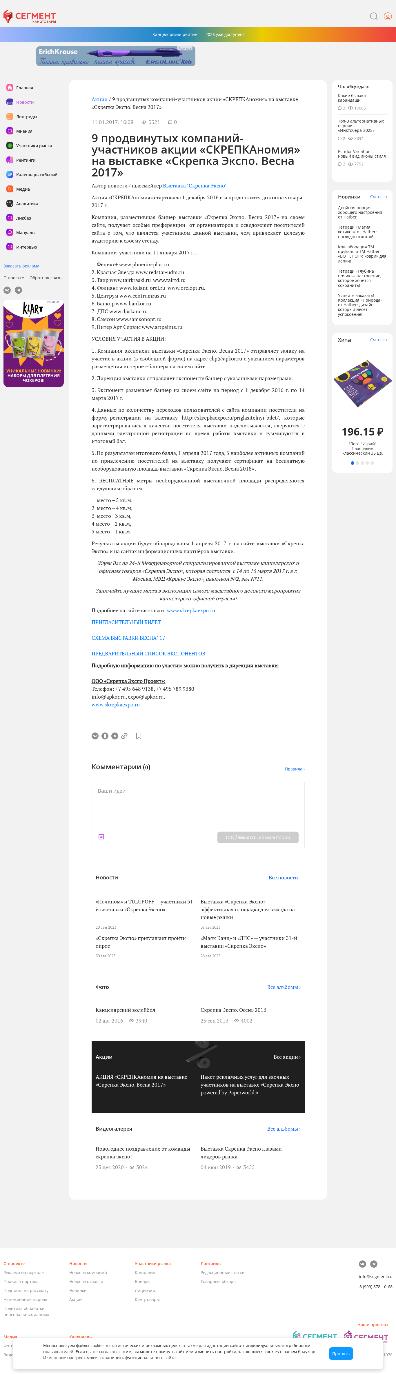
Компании (145, 1272)
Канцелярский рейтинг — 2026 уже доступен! (198, 34)
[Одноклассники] (104, 735)
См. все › (378, 196)
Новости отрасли (86, 1281)
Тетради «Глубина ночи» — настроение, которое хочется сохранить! (359, 278)
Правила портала (21, 1281)
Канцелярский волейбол (125, 1009)
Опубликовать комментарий (258, 837)
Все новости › (285, 877)
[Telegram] (114, 735)
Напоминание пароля (25, 1299)
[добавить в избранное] (138, 735)
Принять (341, 1353)
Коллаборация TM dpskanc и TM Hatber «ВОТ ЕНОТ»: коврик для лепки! (362, 253)
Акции (100, 99)
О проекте (13, 277)
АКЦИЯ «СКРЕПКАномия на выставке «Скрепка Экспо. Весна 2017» (141, 1080)
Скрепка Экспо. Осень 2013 (233, 1009)
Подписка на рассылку (25, 1290)
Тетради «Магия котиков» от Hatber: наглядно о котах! (357, 232)
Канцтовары (147, 1299)
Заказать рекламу (21, 266)
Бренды (142, 1281)
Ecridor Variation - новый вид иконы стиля (362, 154)
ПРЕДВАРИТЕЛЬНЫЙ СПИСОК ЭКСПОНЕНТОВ (148, 653)
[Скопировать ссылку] (124, 735)
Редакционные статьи (223, 1272)
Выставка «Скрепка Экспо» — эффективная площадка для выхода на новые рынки (248, 909)
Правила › (295, 769)
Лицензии (145, 1290)
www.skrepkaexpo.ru (191, 610)
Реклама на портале (23, 1272)
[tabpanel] (362, 402)
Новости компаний (88, 1272)
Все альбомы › (284, 986)
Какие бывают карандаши (352, 98)
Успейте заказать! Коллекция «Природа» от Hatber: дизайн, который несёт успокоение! (360, 305)
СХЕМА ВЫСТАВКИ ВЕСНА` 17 (128, 637)
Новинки (78, 1290)
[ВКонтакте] (95, 735)
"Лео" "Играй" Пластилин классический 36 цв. (362, 448)
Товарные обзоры (219, 1281)
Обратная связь (45, 277)
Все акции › (287, 1056)
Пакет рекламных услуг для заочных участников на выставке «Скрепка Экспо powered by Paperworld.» (250, 1084)
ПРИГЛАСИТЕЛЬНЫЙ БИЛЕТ (126, 622)
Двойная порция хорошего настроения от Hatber (360, 212)
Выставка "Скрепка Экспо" (195, 185)
